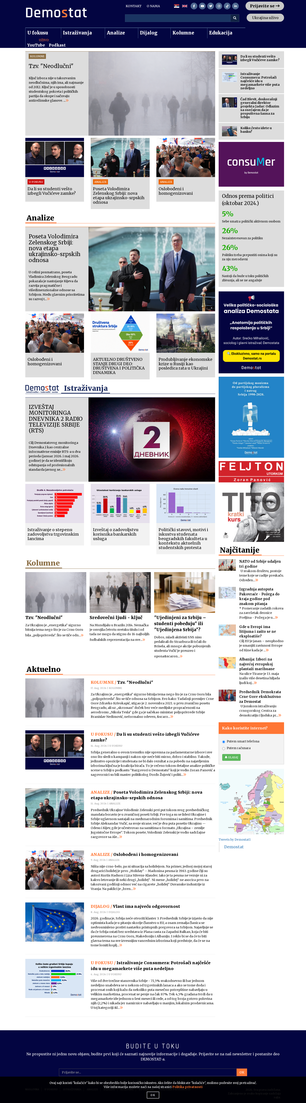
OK (241, 1072)
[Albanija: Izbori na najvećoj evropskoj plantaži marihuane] (227, 663)
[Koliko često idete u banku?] (229, 131)
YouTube (36, 45)
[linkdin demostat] (235, 6)
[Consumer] (251, 164)
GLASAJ (232, 757)
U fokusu (37, 33)
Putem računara (239, 748)
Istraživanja (77, 33)
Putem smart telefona (243, 741)
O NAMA (153, 6)
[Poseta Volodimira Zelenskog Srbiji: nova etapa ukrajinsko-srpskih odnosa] (54, 807)
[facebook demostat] (194, 6)
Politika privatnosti (187, 1087)
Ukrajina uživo (265, 17)
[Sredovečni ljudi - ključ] (120, 592)
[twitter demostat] (210, 6)
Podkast (57, 45)
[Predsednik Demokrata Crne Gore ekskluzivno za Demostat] (227, 695)
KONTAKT (134, 6)
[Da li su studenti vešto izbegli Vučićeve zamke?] (54, 750)
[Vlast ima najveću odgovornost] (54, 922)
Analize (116, 33)
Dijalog (148, 33)
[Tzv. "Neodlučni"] (55, 592)
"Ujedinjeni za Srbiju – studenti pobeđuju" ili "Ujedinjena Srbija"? (180, 623)
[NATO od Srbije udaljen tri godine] (227, 565)
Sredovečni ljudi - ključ (116, 617)
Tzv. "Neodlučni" (43, 617)
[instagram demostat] (218, 6)
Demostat (234, 846)
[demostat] (56, 13)
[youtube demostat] (202, 6)
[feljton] (251, 501)
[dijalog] (251, 417)
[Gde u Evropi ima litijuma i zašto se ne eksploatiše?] (227, 630)
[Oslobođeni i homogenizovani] (54, 870)
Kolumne (183, 33)
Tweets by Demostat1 (234, 840)
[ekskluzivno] (251, 332)
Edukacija (220, 33)
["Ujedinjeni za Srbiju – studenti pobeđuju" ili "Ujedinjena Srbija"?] (184, 592)
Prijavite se (263, 6)
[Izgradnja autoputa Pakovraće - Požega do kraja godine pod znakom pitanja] (227, 593)
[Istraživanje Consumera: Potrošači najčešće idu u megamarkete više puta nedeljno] (54, 978)
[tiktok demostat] (227, 6)
